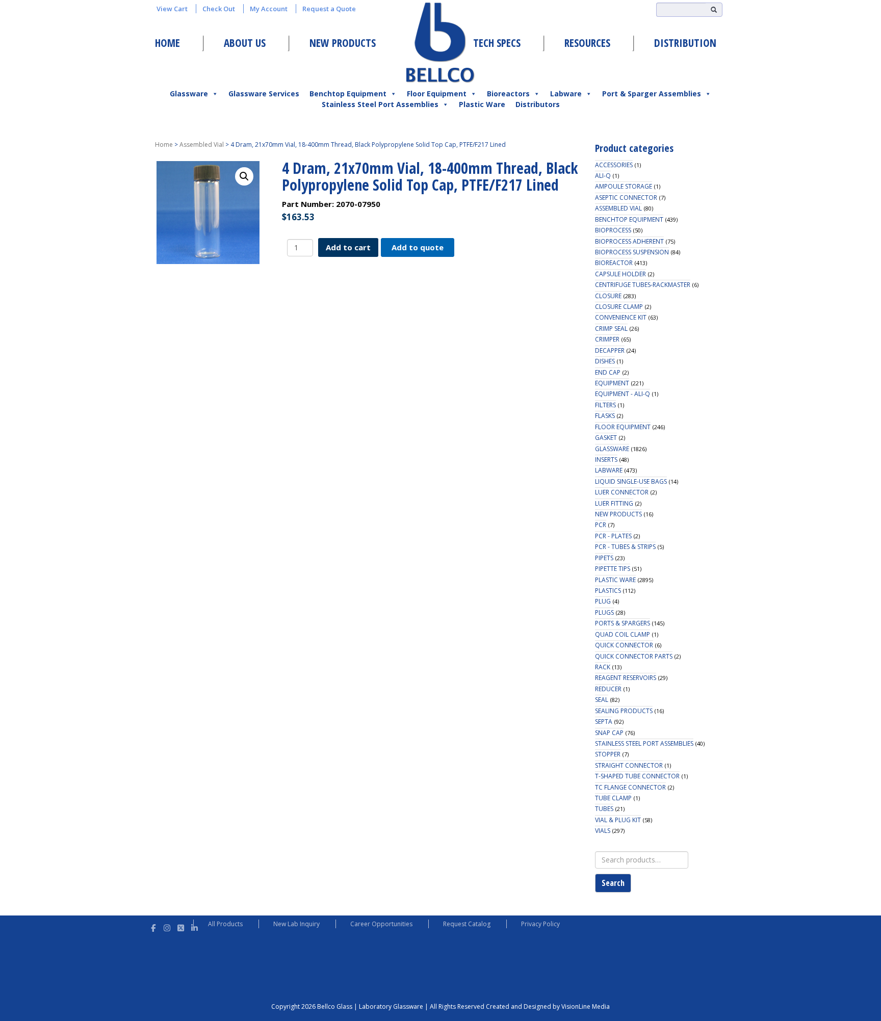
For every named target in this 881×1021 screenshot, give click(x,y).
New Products (342, 43)
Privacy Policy (540, 924)
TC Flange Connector (630, 787)
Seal (601, 699)
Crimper (607, 339)
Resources (587, 43)
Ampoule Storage (623, 186)
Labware (566, 93)
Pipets (604, 558)
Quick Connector (624, 645)
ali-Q (603, 175)
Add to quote (418, 247)
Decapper (610, 350)
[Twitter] (181, 926)
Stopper (607, 754)
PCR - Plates (613, 536)
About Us (245, 43)
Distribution (685, 43)
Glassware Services (263, 93)
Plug (603, 601)
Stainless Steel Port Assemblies (380, 104)
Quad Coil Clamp (622, 634)
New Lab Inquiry (296, 924)
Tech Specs (497, 43)
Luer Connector (622, 492)
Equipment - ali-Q (622, 393)
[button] (244, 176)
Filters (605, 405)
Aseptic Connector (626, 197)
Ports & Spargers (622, 623)
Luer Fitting (614, 503)
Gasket (606, 437)
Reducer (608, 689)
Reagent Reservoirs (625, 677)
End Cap (607, 372)
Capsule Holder (620, 274)
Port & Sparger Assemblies (651, 93)
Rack (602, 667)
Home (167, 43)
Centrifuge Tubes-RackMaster (642, 284)
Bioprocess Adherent (629, 241)
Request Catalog (466, 924)
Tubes (604, 808)
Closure (608, 296)
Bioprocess (613, 230)
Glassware (189, 93)
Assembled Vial (201, 144)
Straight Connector (629, 765)
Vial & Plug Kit (618, 820)
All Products (225, 924)
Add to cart (348, 247)
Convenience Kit (620, 317)
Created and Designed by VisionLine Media (548, 1006)
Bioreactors (508, 93)
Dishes (605, 361)
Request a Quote (329, 8)
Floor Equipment (437, 93)
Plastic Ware (482, 104)
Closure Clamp (619, 306)
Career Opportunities (381, 924)
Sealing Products (624, 710)
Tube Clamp (613, 798)
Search (613, 882)
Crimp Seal (611, 328)
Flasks (605, 415)
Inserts (606, 459)
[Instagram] (167, 926)
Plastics (608, 590)
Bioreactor (614, 262)
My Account (269, 8)
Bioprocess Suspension (632, 252)
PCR (600, 524)
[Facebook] (153, 926)
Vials (602, 830)
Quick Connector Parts (633, 656)
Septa (603, 721)
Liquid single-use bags (631, 481)
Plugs (604, 612)
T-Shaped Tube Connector (637, 776)
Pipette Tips (612, 568)
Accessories (614, 165)
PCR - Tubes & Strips (625, 546)
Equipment (612, 383)
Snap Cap (609, 732)
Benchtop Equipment (347, 93)
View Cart (172, 8)
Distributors (537, 104)
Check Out (218, 8)
